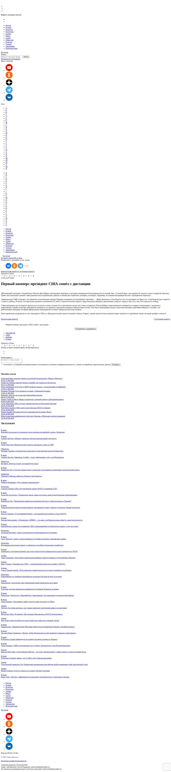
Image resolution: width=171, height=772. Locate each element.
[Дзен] (9, 85)
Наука (8, 36)
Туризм (8, 44)
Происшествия (11, 48)
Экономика (10, 46)
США (8, 335)
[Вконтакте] (9, 100)
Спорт (8, 38)
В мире (8, 27)
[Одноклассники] (9, 78)
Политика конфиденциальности (13, 761)
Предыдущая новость (9, 271)
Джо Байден (10, 333)
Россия (8, 25)
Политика (9, 32)
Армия (8, 34)
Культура (9, 30)
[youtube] (9, 70)
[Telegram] (20, 266)
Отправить (116, 365)
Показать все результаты (10, 59)
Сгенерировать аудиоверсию (85, 329)
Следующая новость (26, 271)
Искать (26, 57)
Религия (9, 42)
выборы (9, 337)
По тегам (4, 52)
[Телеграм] (9, 93)
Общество (10, 40)
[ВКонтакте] (8, 266)
